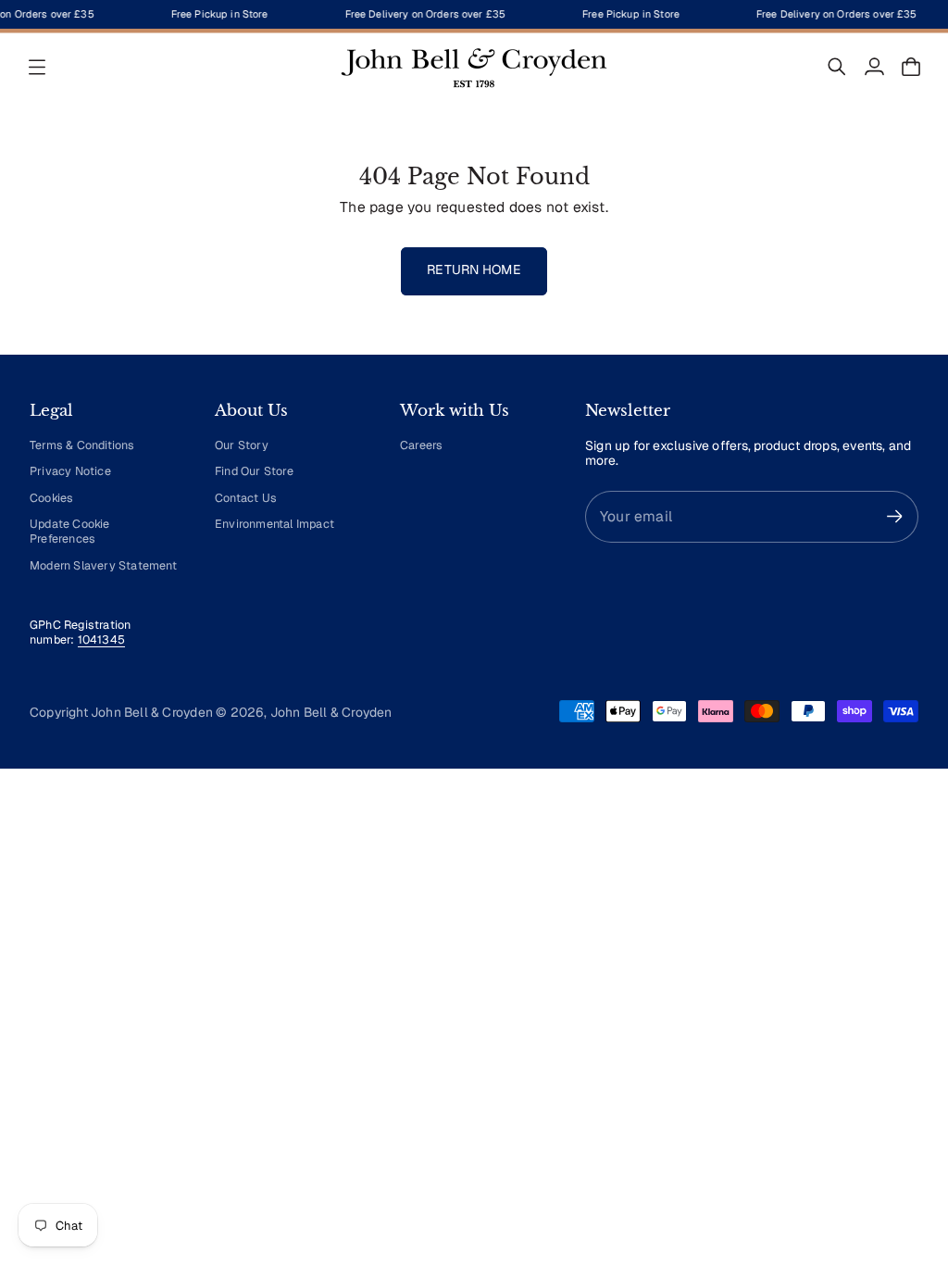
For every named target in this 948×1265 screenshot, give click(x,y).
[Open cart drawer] (910, 66)
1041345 (101, 639)
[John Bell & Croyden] (474, 67)
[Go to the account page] (873, 66)
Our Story (241, 445)
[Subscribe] (894, 516)
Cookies (51, 498)
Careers (421, 445)
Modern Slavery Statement (103, 565)
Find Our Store (254, 471)
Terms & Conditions (82, 445)
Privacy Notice (70, 471)
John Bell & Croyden (331, 712)
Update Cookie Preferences (70, 531)
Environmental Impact (274, 524)
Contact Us (246, 498)
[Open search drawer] (836, 66)
